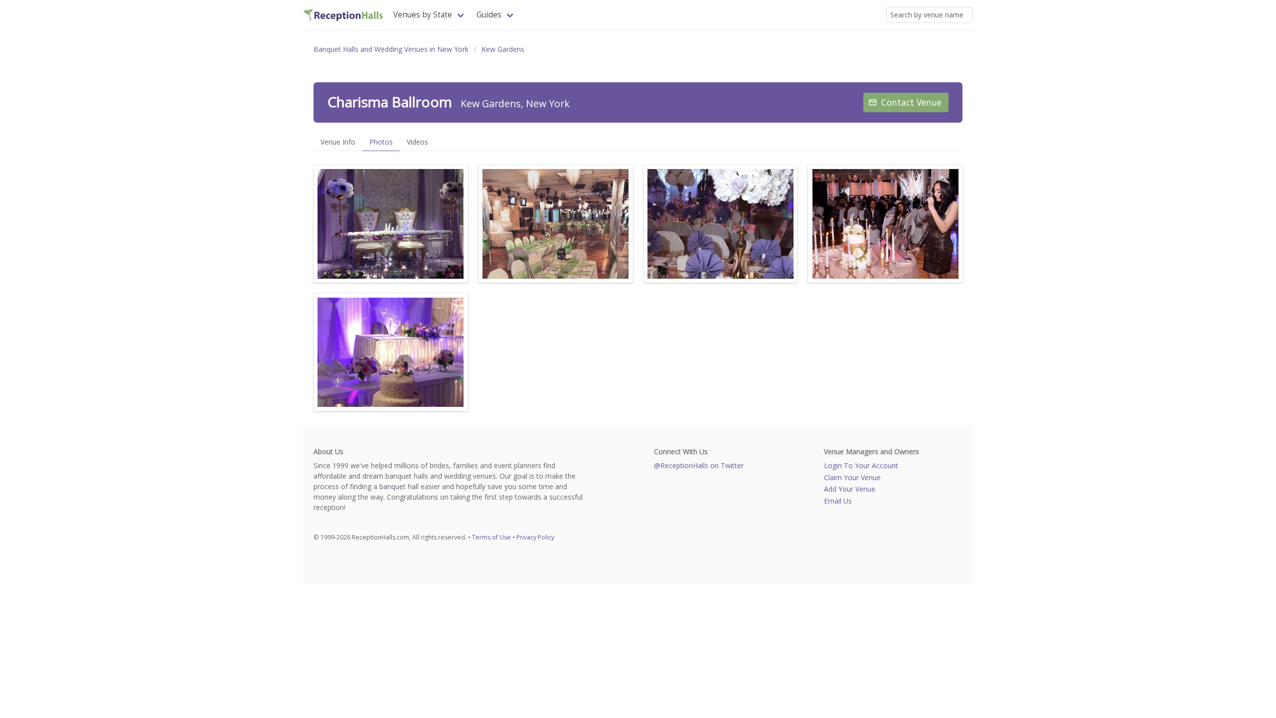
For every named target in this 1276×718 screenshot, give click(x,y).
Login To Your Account (861, 465)
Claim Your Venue (852, 477)
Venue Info (337, 142)
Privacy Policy (535, 537)
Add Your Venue (849, 489)
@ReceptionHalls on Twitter (699, 465)
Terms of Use (491, 537)
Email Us (838, 501)
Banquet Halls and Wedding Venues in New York (391, 49)
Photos (381, 142)
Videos (417, 142)
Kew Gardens (502, 49)
